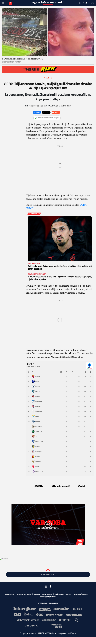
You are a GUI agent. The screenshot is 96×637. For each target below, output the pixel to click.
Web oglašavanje (81, 594)
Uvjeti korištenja (24, 594)
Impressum (9, 594)
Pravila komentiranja (43, 594)
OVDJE (83, 204)
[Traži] (93, 3)
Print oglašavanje (48, 597)
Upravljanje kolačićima (48, 603)
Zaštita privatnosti (63, 594)
